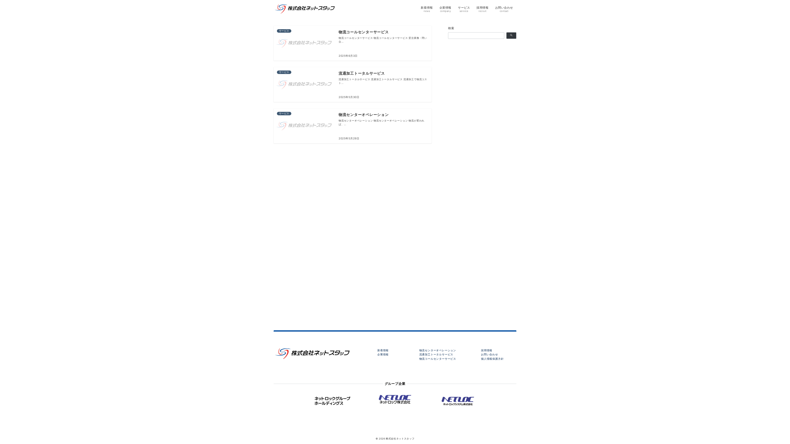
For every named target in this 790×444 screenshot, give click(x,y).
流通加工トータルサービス (436, 354)
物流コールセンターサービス (437, 358)
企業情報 (383, 354)
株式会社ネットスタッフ (400, 438)
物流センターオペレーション (437, 350)
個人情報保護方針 (492, 358)
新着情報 (383, 350)
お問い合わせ (489, 354)
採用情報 (486, 350)
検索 (451, 28)
